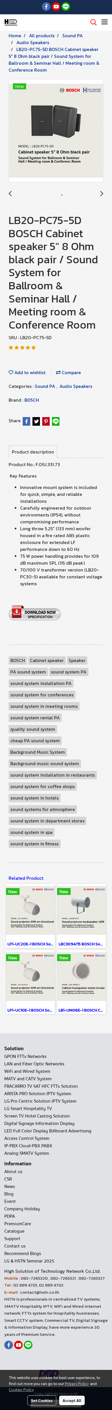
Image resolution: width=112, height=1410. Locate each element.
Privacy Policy (76, 1383)
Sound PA (45, 386)
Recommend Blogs (22, 1253)
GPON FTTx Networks (25, 1056)
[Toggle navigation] (104, 22)
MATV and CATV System (28, 1079)
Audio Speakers (75, 386)
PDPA (9, 1216)
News (9, 1186)
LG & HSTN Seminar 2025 (29, 1261)
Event (10, 1201)
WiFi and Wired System (27, 1071)
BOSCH (31, 399)
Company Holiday (22, 1209)
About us (13, 1171)
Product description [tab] (33, 451)
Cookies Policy (21, 1389)
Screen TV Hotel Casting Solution (37, 1116)
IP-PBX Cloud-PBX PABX (28, 1146)
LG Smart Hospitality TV (28, 1108)
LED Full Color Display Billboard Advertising (47, 1131)
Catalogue (14, 1231)
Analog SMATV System (26, 1153)
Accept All (72, 1400)
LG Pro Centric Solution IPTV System (40, 1101)
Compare (71, 372)
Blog (8, 1194)
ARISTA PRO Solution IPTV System (37, 1093)
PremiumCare (17, 1224)
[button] (91, 22)
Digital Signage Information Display (39, 1123)
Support (12, 1238)
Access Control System (26, 1138)
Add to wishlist (29, 372)
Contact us (15, 1246)
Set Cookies (42, 1400)
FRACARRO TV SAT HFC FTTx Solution (41, 1086)
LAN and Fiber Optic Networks (34, 1064)
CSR (8, 1179)
